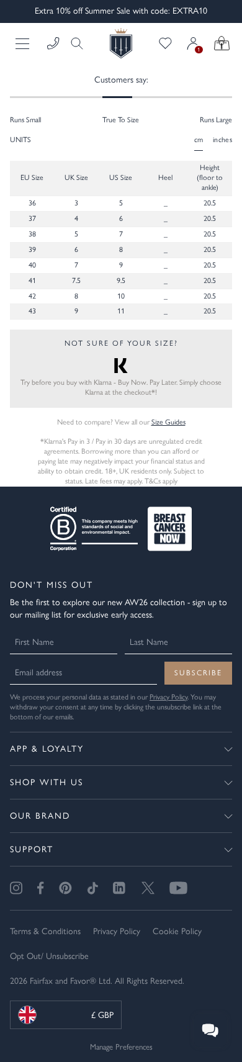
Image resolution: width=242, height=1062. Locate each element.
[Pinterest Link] (65, 887)
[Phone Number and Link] (53, 43)
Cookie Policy (177, 931)
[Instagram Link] (16, 887)
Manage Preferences (121, 1046)
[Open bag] (222, 43)
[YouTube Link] (178, 887)
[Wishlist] (165, 43)
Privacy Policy (168, 697)
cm (199, 139)
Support (31, 849)
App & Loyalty (47, 749)
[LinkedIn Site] (120, 888)
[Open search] (73, 43)
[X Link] (148, 887)
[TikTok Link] (92, 887)
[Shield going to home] (121, 43)
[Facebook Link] (40, 887)
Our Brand (40, 816)
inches (222, 139)
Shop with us (46, 782)
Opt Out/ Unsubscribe (49, 956)
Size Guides (168, 422)
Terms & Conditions (45, 931)
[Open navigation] (23, 43)
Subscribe (198, 672)
